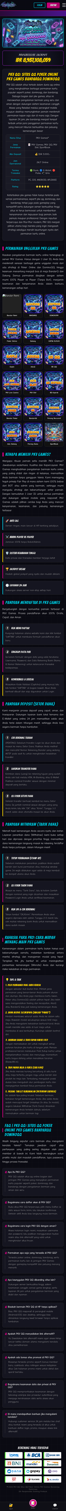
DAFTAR (53, 5)
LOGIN (39, 5)
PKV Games (42, 138)
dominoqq (50, 199)
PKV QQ (10, 84)
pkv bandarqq (33, 119)
